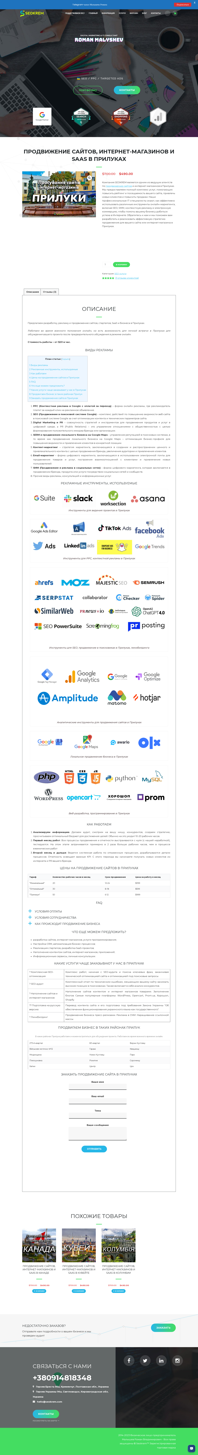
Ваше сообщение (98, 1125)
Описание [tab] (32, 292)
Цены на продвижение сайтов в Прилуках (54, 377)
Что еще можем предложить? (47, 385)
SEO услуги (120, 273)
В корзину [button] (40, 1291)
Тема (98, 1110)
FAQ (32, 381)
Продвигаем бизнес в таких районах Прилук (55, 394)
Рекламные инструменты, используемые (53, 369)
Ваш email (97, 1096)
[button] (89, 177)
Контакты (46, 1413)
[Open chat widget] (191, 1448)
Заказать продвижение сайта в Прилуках (53, 398)
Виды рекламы (38, 365)
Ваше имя (97, 1082)
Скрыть (66, 359)
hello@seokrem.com (49, 1401)
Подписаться (183, 4)
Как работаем (37, 373)
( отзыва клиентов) (127, 278)
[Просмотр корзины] (175, 14)
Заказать (163, 1327)
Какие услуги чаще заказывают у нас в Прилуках (57, 390)
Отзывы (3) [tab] (49, 292)
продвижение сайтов (119, 186)
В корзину (121, 264)
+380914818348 (62, 1377)
